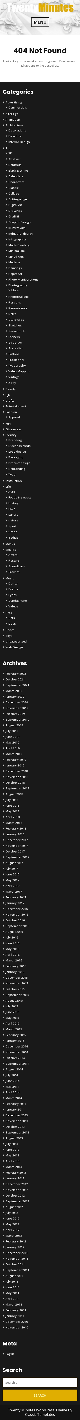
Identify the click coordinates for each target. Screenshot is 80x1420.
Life (8, 487)
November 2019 (17, 708)
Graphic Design (19, 222)
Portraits (14, 302)
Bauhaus (15, 165)
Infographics (17, 239)
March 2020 (14, 691)
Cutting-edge (17, 199)
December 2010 (17, 1322)
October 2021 (15, 679)
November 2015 (17, 983)
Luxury (13, 515)
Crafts (10, 401)
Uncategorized (16, 641)
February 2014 (16, 1104)
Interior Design (19, 142)
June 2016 (13, 943)
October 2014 (15, 1058)
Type (12, 474)
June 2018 (13, 805)
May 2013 (12, 1155)
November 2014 (17, 1052)
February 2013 (16, 1173)
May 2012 (12, 1224)
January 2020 (15, 697)
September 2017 (17, 857)
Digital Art (15, 205)
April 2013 (13, 1161)
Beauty (11, 389)
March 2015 (14, 1029)
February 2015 (16, 1035)
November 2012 (17, 1190)
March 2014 (14, 1098)
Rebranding (16, 469)
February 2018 (16, 828)
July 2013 (12, 1144)
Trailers (14, 572)
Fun (8, 423)
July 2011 (12, 1281)
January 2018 (15, 834)
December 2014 (17, 1046)
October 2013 (15, 1127)
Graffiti (13, 216)
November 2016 (17, 914)
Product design (19, 463)
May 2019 (12, 742)
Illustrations (17, 228)
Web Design (14, 647)
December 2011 (17, 1253)
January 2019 (15, 765)
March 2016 (14, 960)
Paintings (15, 268)
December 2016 (17, 909)
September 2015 (17, 995)
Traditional (16, 360)
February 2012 (16, 1241)
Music (10, 578)
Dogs (12, 624)
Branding (15, 440)
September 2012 (17, 1201)
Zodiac (13, 538)
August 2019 (14, 725)
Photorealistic (18, 297)
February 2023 (16, 674)
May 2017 (12, 880)
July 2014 (12, 1075)
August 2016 (14, 932)
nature (13, 520)
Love (11, 509)
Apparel (14, 417)
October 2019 (15, 714)
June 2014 (13, 1081)
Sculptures (16, 320)
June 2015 (13, 1012)
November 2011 (17, 1259)
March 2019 (14, 754)
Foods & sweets (19, 497)
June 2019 (13, 737)
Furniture (15, 136)
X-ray (12, 383)
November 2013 (17, 1121)
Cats (11, 618)
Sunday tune (17, 601)
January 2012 (15, 1247)
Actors (13, 555)
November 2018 (17, 777)
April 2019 (13, 748)
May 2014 (12, 1086)
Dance (13, 583)
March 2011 (14, 1304)
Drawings (15, 211)
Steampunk (16, 331)
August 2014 (14, 1069)
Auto (11, 492)
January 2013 (15, 1178)
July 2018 (12, 800)
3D (10, 153)
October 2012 (15, 1195)
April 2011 (13, 1299)
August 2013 (14, 1138)
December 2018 (17, 771)
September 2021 (17, 685)
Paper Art (15, 274)
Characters (16, 182)
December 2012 (17, 1184)
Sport (12, 526)
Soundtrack (16, 566)
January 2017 (15, 903)
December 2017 (17, 840)
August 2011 (14, 1276)
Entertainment (16, 406)
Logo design (17, 451)
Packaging (15, 457)
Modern (14, 262)
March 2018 (14, 823)
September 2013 (17, 1132)
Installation (14, 481)
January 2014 (15, 1109)
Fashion (11, 412)
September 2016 (17, 926)
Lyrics (12, 595)
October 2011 (15, 1264)
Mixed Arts (16, 257)
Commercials (17, 107)
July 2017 (12, 869)
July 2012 (12, 1213)
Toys (9, 636)
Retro (12, 314)
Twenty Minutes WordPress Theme (38, 1410)
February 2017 (16, 897)
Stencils (14, 337)
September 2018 (17, 788)
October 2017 (15, 851)
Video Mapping (19, 371)
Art (8, 148)
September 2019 (17, 719)
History (13, 503)
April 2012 (13, 1230)
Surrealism (16, 348)
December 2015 (17, 978)
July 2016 (12, 937)
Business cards (19, 446)
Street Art (15, 343)
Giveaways (14, 429)
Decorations (17, 130)
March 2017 (14, 892)
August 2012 (14, 1207)
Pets (9, 613)
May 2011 (12, 1293)
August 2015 (14, 1000)
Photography (17, 285)
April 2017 (13, 886)
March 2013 (14, 1167)
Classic (13, 188)
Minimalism (16, 251)
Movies (11, 550)
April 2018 (13, 817)
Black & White (18, 170)
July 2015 (12, 1006)
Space (10, 630)
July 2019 (12, 731)
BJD (8, 395)
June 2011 (13, 1287)
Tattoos (14, 354)
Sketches (15, 325)
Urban (13, 532)
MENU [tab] (40, 22)
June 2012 (13, 1218)
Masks (10, 544)
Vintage (14, 377)
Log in (10, 1354)
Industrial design (20, 234)
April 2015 (13, 1023)
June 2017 (13, 874)
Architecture (14, 125)
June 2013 (13, 1150)
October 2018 (15, 783)
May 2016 (12, 949)
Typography (17, 365)
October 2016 (15, 920)
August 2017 (14, 863)
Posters (14, 560)
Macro (15, 290)
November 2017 (17, 846)
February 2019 (16, 760)
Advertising (14, 102)
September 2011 (17, 1270)
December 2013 (17, 1115)
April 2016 (13, 955)
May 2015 (12, 1018)
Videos (13, 606)
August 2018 (14, 794)
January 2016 (15, 972)
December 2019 (17, 702)
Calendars (16, 176)
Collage (13, 193)
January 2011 (15, 1316)
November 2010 (17, 1327)
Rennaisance (18, 308)
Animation (13, 120)
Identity (11, 435)
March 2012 (14, 1236)
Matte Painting (18, 245)
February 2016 (16, 966)
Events (13, 589)
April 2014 (13, 1092)
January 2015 (15, 1041)
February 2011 (16, 1310)
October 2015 (15, 989)
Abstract (14, 159)
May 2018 (12, 811)
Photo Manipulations (23, 279)
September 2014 (17, 1064)
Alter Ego (12, 114)
